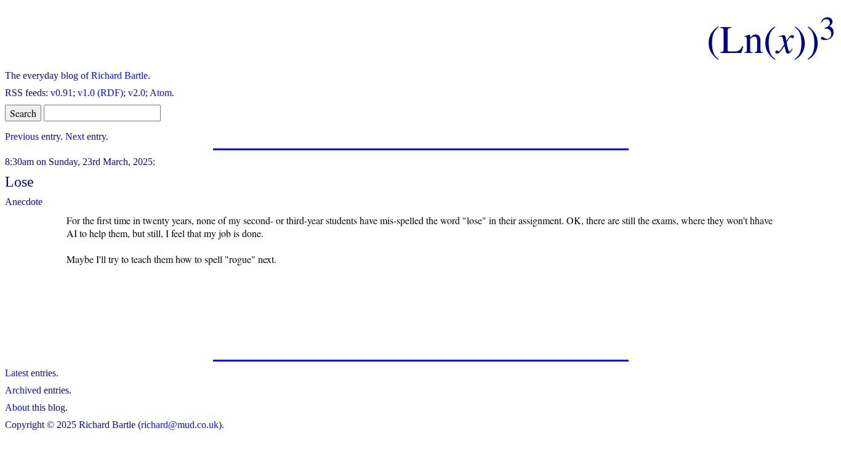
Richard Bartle (119, 75)
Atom (161, 92)
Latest (16, 373)
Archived (23, 390)
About (17, 407)
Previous (22, 136)
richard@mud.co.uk (180, 424)
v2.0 (136, 92)
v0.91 (61, 92)
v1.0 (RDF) (100, 92)
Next (74, 136)
